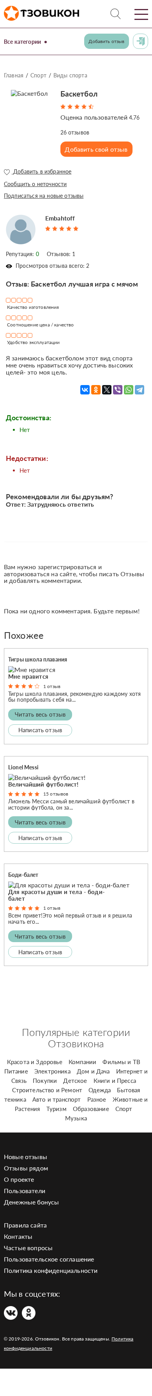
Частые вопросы (28, 1247)
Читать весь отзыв (40, 714)
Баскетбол (78, 93)
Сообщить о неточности (35, 184)
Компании (82, 1061)
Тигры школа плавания (37, 659)
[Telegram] (139, 389)
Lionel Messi (23, 767)
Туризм (56, 1108)
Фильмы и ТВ (121, 1061)
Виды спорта (70, 75)
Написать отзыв (40, 729)
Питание (16, 1071)
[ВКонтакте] (85, 389)
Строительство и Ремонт (47, 1089)
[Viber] (117, 389)
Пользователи (24, 1190)
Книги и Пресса (115, 1080)
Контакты (18, 1236)
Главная (13, 75)
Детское (75, 1080)
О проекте (19, 1179)
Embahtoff (60, 218)
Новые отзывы (25, 1156)
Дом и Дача (93, 1071)
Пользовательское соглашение (49, 1259)
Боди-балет (23, 874)
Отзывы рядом (26, 1168)
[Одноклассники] (96, 389)
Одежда (99, 1089)
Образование (91, 1108)
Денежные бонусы (31, 1202)
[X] (106, 389)
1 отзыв (51, 686)
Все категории (22, 41)
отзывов (75, 132)
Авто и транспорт (56, 1099)
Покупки (45, 1080)
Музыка (76, 1118)
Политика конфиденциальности (50, 1270)
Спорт (38, 75)
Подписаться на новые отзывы (43, 196)
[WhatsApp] (128, 389)
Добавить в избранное (41, 171)
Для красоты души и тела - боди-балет (56, 895)
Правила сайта (25, 1225)
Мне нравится (28, 676)
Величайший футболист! (43, 784)
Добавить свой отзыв (96, 149)
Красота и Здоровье (34, 1061)
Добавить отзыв (106, 41)
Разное (96, 1099)
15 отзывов (56, 793)
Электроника (52, 1071)
